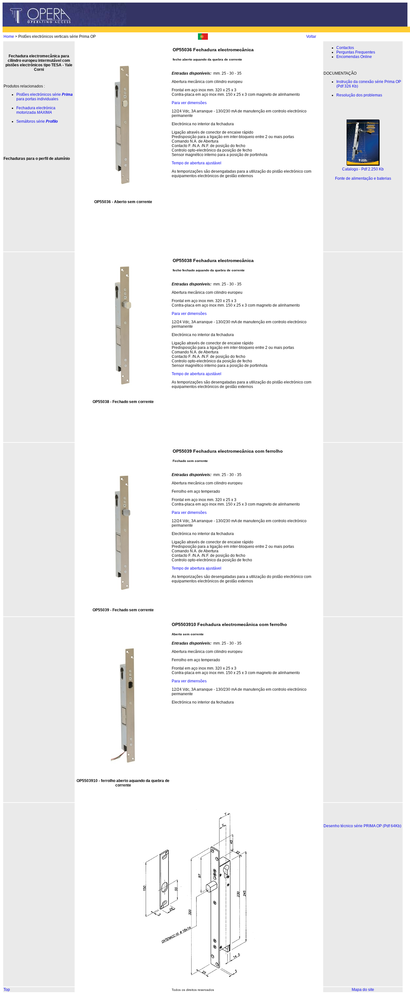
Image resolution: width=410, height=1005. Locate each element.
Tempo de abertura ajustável (196, 163)
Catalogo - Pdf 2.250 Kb (363, 169)
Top (7, 989)
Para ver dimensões (189, 103)
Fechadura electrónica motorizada (35, 110)
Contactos (345, 47)
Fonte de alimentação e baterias (363, 178)
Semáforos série (37, 121)
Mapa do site (363, 989)
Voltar (311, 36)
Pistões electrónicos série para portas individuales (44, 96)
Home (9, 36)
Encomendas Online (354, 56)
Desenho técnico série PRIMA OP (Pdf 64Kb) (362, 826)
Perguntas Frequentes (355, 52)
